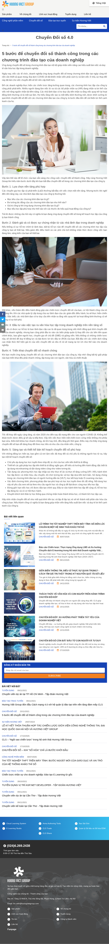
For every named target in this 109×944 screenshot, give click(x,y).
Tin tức (14, 919)
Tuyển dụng (70, 14)
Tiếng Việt (100, 3)
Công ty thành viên (68, 919)
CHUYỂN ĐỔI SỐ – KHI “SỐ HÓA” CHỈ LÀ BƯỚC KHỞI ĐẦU (35, 750)
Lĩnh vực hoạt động (48, 14)
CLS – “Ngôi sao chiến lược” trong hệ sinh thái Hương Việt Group (37, 739)
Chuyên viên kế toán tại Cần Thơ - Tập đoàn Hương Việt (32, 806)
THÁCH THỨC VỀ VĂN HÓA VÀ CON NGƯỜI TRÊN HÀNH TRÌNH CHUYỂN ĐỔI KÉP (72, 595)
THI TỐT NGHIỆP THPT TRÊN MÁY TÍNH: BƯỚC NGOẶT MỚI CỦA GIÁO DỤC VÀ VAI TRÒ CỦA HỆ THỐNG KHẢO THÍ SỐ (52, 762)
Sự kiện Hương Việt (81, 20)
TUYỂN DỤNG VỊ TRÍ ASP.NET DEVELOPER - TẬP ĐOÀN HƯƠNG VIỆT (41, 785)
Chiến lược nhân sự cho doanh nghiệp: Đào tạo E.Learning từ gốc (37, 774)
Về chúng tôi (25, 14)
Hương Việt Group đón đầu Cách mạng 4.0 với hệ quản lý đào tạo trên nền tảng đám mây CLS (52, 704)
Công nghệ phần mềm (12, 20)
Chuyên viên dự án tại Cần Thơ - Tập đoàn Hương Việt (31, 795)
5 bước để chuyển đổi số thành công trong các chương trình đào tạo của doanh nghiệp (48, 715)
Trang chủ (5, 45)
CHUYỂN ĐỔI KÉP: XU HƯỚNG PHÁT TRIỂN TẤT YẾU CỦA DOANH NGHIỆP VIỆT (69, 619)
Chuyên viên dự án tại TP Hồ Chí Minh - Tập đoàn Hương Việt (35, 694)
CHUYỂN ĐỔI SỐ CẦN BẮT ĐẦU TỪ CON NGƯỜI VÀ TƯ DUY (70, 641)
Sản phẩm (7, 14)
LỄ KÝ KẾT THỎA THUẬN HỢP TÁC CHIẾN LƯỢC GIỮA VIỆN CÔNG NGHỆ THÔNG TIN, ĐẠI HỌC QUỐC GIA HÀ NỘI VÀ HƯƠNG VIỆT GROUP (53, 727)
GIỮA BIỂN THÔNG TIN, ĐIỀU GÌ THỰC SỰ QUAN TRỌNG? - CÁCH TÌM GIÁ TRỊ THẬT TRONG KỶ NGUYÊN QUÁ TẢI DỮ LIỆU (71, 572)
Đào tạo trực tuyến (57, 20)
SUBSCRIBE (54, 676)
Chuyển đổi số (36, 20)
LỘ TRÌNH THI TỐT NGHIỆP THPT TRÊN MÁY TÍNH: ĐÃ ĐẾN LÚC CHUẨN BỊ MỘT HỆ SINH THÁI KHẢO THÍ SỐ (72, 525)
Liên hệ (87, 14)
